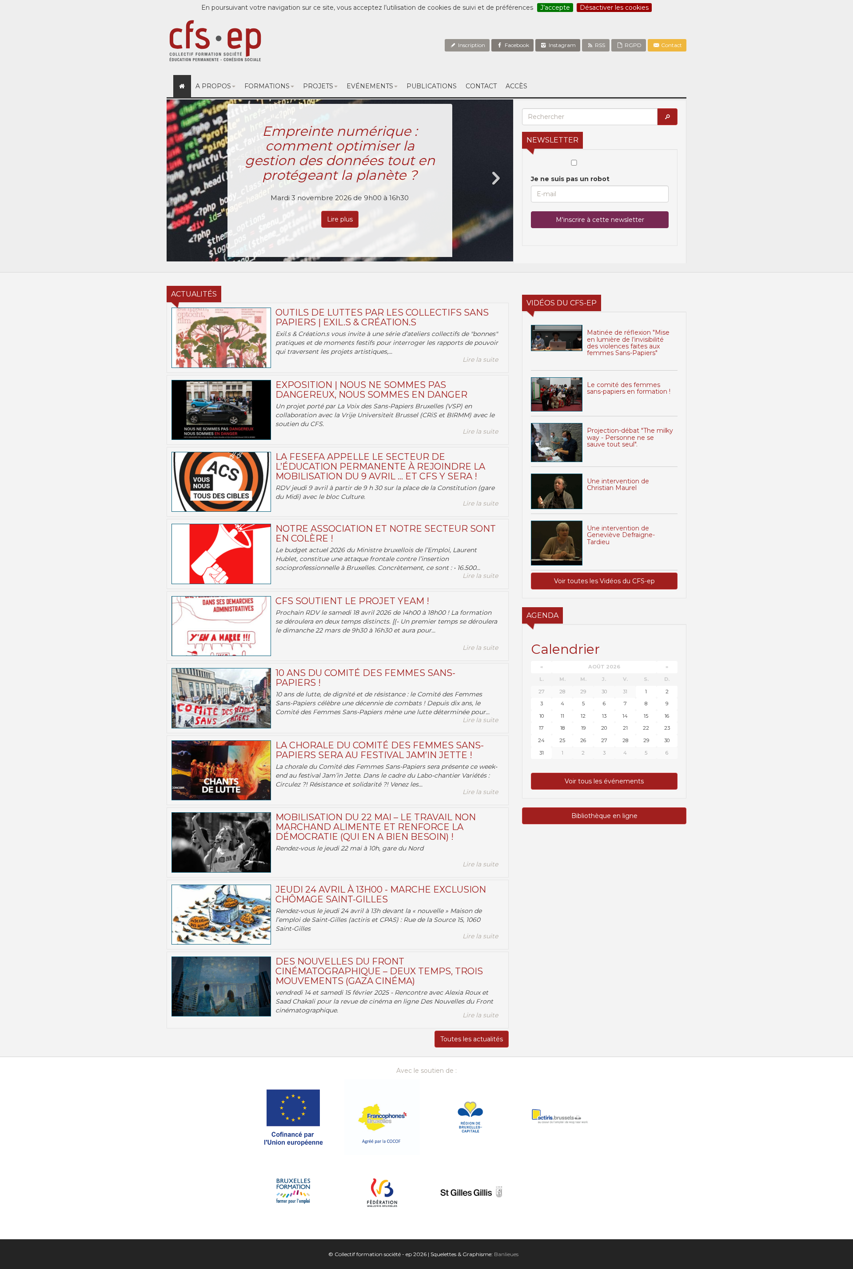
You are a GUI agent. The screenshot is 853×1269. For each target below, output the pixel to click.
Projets (318, 86)
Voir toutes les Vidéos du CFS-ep (604, 581)
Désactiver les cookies (614, 8)
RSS (599, 45)
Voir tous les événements (604, 781)
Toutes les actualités (471, 1039)
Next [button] (495, 178)
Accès (516, 86)
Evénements (370, 86)
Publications (432, 86)
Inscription (471, 45)
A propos (213, 86)
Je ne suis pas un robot (570, 179)
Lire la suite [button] (480, 360)
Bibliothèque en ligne (604, 816)
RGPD (632, 45)
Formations (267, 86)
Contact (671, 45)
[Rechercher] (667, 116)
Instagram (561, 45)
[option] (340, 180)
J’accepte (555, 8)
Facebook (516, 45)
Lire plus (340, 219)
